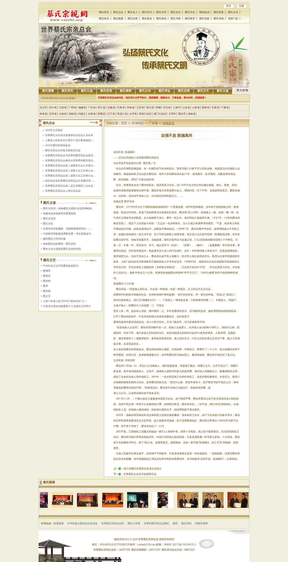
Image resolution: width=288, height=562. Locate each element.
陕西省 (205, 107)
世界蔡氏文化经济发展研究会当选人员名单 (69, 135)
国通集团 (59, 523)
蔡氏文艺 (203, 90)
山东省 (186, 107)
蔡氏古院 (48, 223)
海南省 (191, 113)
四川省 (53, 107)
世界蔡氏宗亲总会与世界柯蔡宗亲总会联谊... (70, 155)
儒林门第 (233, 18)
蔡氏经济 (161, 12)
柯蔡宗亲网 (201, 523)
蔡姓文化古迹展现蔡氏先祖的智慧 (62, 248)
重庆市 (182, 113)
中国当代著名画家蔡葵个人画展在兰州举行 (67, 306)
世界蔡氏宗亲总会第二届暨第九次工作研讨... (70, 165)
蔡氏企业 (233, 12)
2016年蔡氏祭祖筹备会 (57, 145)
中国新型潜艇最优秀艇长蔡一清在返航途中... (68, 233)
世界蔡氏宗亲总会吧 (112, 523)
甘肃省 (121, 107)
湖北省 (150, 107)
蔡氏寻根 (219, 18)
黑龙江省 (122, 113)
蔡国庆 (47, 275)
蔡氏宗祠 (186, 523)
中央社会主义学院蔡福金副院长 (60, 265)
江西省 (62, 107)
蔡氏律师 (126, 90)
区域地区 (138, 123)
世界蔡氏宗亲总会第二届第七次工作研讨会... (70, 170)
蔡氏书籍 (176, 18)
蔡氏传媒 (204, 18)
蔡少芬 (47, 296)
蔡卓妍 (47, 280)
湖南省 (72, 113)
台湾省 (133, 113)
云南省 (62, 113)
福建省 (82, 107)
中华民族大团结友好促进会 (82, 523)
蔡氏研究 (67, 90)
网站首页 (104, 12)
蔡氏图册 (118, 18)
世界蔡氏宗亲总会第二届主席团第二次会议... (70, 185)
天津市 (172, 113)
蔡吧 (175, 523)
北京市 (43, 107)
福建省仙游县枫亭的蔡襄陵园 (59, 213)
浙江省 (101, 107)
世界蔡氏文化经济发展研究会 (140, 474)
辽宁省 (111, 113)
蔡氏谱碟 (48, 90)
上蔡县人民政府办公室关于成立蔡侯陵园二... (70, 140)
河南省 (130, 107)
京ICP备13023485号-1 (184, 544)
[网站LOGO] (68, 20)
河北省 (167, 107)
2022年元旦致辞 (54, 130)
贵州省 (53, 113)
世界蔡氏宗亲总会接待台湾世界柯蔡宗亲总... (70, 160)
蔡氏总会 (118, 12)
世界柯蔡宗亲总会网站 (156, 523)
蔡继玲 (47, 270)
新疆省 (101, 113)
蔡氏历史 (190, 12)
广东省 (92, 107)
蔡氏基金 (147, 18)
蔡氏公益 (87, 90)
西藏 (158, 107)
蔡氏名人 (133, 12)
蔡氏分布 (145, 90)
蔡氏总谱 (184, 90)
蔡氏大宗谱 (134, 523)
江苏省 (140, 107)
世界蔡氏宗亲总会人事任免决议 (63, 190)
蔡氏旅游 (161, 18)
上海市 (176, 107)
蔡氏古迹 (223, 90)
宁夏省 (225, 107)
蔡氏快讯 (104, 18)
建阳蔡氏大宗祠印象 (54, 238)
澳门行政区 (160, 113)
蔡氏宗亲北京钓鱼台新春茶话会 (63, 150)
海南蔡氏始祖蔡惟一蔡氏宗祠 (59, 243)
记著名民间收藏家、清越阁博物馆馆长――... (68, 228)
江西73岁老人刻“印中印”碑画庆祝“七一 (65, 301)
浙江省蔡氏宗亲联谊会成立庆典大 (142, 468)
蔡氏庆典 (133, 18)
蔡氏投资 (106, 90)
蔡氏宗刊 (147, 12)
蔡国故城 (204, 12)
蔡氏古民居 (49, 218)
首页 (124, 123)
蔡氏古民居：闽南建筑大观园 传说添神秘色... (68, 208)
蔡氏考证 (164, 90)
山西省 (196, 107)
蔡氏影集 (219, 12)
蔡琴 (45, 285)
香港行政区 (145, 113)
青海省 (43, 113)
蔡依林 (47, 291)
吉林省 (92, 113)
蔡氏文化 (176, 12)
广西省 (72, 107)
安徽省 (111, 107)
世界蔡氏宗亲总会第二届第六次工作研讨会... (70, 175)
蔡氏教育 (190, 18)
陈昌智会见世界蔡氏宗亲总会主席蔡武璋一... (70, 180)
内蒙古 (82, 113)
